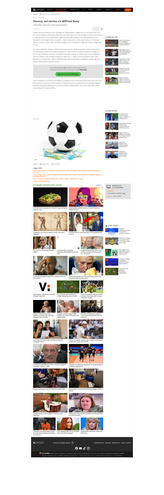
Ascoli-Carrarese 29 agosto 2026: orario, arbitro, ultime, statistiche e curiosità (58, 179)
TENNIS (98, 9)
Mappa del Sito (116, 442)
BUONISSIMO (116, 453)
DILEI (98, 453)
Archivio (128, 442)
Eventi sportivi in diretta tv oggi (116, 193)
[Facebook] (76, 449)
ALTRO (118, 9)
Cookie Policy (60, 455)
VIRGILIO (56, 453)
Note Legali (50, 455)
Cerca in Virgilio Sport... (62, 443)
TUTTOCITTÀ (94, 453)
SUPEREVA (121, 453)
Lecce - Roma (117, 196)
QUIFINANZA (109, 453)
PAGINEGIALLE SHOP (72, 453)
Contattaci (108, 442)
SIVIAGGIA (102, 453)
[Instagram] (88, 449)
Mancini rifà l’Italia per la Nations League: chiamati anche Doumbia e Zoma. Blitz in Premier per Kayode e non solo (67, 171)
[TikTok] (84, 449)
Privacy (55, 455)
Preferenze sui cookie (69, 455)
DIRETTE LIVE (74, 9)
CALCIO (49, 9)
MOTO (90, 9)
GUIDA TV (108, 9)
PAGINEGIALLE (62, 453)
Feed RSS (123, 442)
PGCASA (79, 453)
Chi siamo (44, 455)
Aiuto (76, 455)
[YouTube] (80, 449)
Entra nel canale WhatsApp (69, 74)
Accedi (128, 10)
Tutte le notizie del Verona (41, 181)
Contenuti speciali (99, 442)
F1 (83, 9)
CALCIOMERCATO (61, 9)
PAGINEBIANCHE (86, 453)
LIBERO (52, 453)
